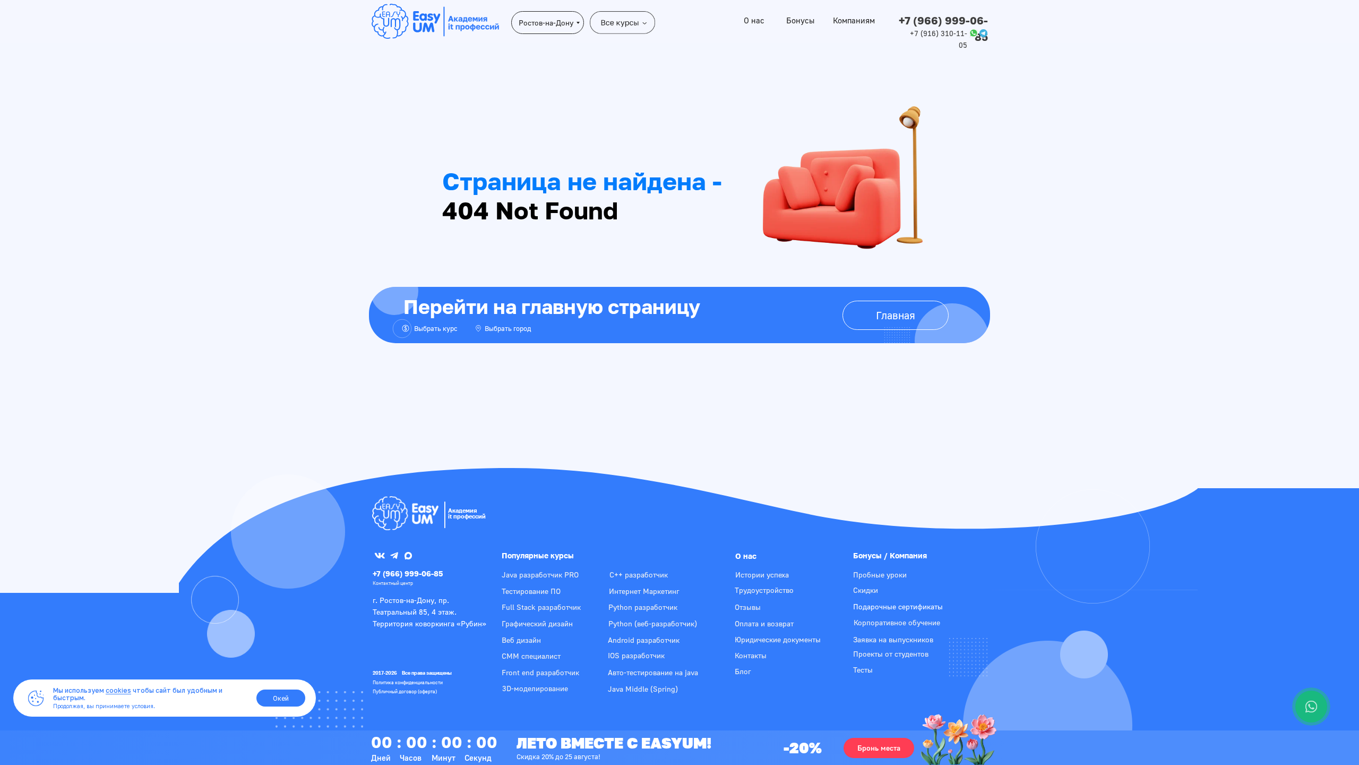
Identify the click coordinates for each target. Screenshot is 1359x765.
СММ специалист (531, 655)
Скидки (865, 589)
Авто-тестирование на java (653, 672)
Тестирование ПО (531, 591)
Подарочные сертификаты (898, 606)
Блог (743, 671)
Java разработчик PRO (540, 574)
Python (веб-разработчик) (652, 623)
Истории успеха (762, 574)
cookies (118, 690)
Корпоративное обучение (897, 622)
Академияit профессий (467, 513)
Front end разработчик (540, 672)
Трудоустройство (764, 589)
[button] (879, 748)
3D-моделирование (535, 688)
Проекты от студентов (890, 653)
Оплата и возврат (764, 623)
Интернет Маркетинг (644, 591)
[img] (405, 513)
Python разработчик (642, 606)
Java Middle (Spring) (643, 688)
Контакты (751, 655)
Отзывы (748, 606)
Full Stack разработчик (541, 606)
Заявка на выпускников (893, 639)
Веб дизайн (521, 639)
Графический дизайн (537, 623)
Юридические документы (778, 639)
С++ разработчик (638, 574)
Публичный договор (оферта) (405, 691)
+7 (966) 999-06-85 (408, 573)
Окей (281, 698)
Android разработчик (644, 639)
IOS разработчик (636, 655)
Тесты (863, 669)
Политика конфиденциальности (408, 682)
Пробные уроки (880, 574)
